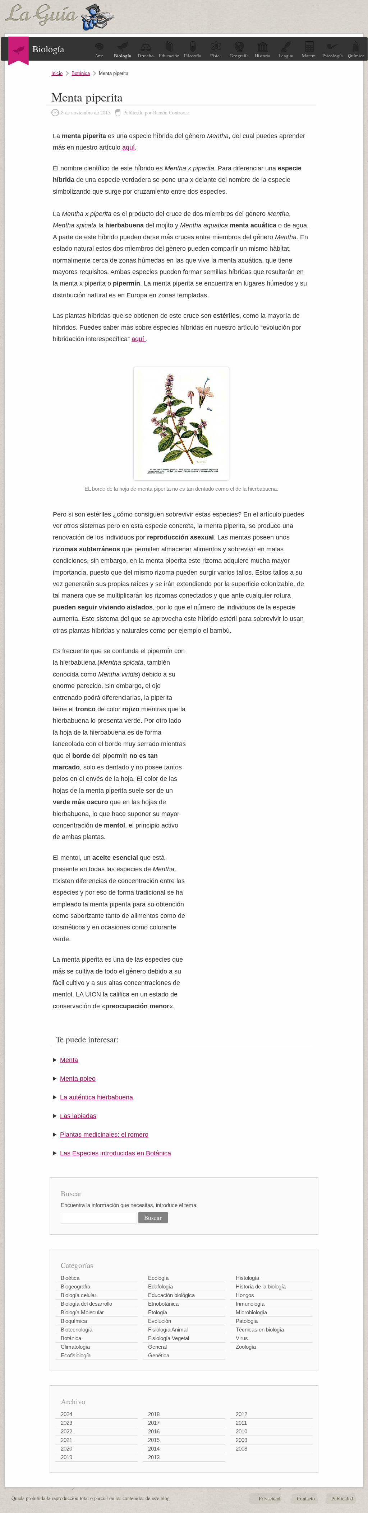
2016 (154, 1431)
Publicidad (342, 1498)
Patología (247, 1321)
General (157, 1347)
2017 (154, 1423)
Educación (169, 55)
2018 (154, 1414)
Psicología (332, 55)
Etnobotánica (163, 1304)
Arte (99, 55)
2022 (66, 1431)
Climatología (75, 1347)
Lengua (286, 55)
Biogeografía (75, 1286)
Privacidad (269, 1498)
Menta (69, 1060)
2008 (241, 1449)
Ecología (158, 1278)
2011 (241, 1423)
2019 (66, 1457)
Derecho (146, 55)
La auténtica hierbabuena (96, 1097)
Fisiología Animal (168, 1329)
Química (356, 55)
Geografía (239, 55)
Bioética (70, 1278)
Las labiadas (78, 1116)
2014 (154, 1449)
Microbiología (251, 1312)
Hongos (245, 1295)
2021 (66, 1440)
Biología (122, 55)
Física (216, 55)
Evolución (159, 1321)
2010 (241, 1431)
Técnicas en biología (260, 1329)
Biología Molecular (82, 1312)
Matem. (309, 55)
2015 (154, 1440)
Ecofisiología (76, 1355)
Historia (262, 55)
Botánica (81, 73)
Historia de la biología (261, 1286)
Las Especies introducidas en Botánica (115, 1153)
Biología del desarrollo (86, 1304)
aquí (128, 147)
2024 (66, 1414)
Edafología (160, 1286)
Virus (242, 1338)
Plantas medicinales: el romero (104, 1134)
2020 (66, 1449)
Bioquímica (74, 1321)
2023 (66, 1423)
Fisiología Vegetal (168, 1338)
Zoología (246, 1347)
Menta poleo (78, 1078)
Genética (158, 1355)
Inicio (57, 73)
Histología (247, 1278)
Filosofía (192, 55)
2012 (241, 1414)
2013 (154, 1457)
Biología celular (78, 1295)
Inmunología (250, 1304)
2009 (241, 1440)
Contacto (306, 1498)
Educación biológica (171, 1295)
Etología (157, 1312)
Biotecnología (76, 1329)
